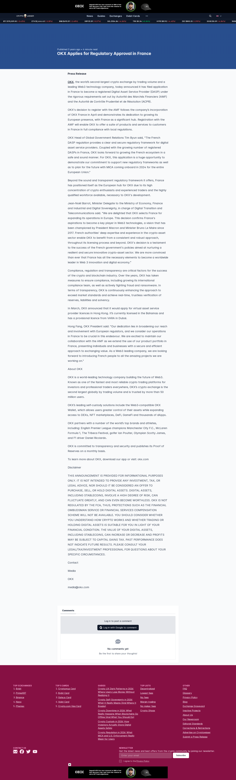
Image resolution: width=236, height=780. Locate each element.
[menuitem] (90, 16)
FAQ (185, 688)
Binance (20, 697)
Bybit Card (63, 693)
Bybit (18, 688)
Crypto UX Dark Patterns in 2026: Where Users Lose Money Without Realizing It (116, 692)
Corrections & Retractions (196, 728)
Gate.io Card (64, 697)
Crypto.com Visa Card (69, 706)
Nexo (18, 701)
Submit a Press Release (195, 736)
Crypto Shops (147, 710)
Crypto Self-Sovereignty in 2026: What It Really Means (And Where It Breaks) (117, 703)
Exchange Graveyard (194, 706)
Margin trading (148, 701)
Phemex (20, 706)
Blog (185, 701)
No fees (144, 697)
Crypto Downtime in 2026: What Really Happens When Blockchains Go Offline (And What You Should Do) (118, 713)
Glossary (187, 693)
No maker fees (148, 706)
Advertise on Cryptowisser (197, 732)
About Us (188, 715)
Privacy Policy (190, 697)
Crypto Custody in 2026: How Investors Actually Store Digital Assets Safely (114, 724)
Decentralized (147, 688)
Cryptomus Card (67, 688)
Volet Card (63, 701)
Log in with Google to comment (120, 627)
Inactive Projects (191, 710)
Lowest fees (146, 693)
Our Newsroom (191, 719)
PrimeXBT (21, 693)
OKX (71, 82)
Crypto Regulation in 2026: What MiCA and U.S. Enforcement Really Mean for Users (116, 735)
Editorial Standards (193, 723)
